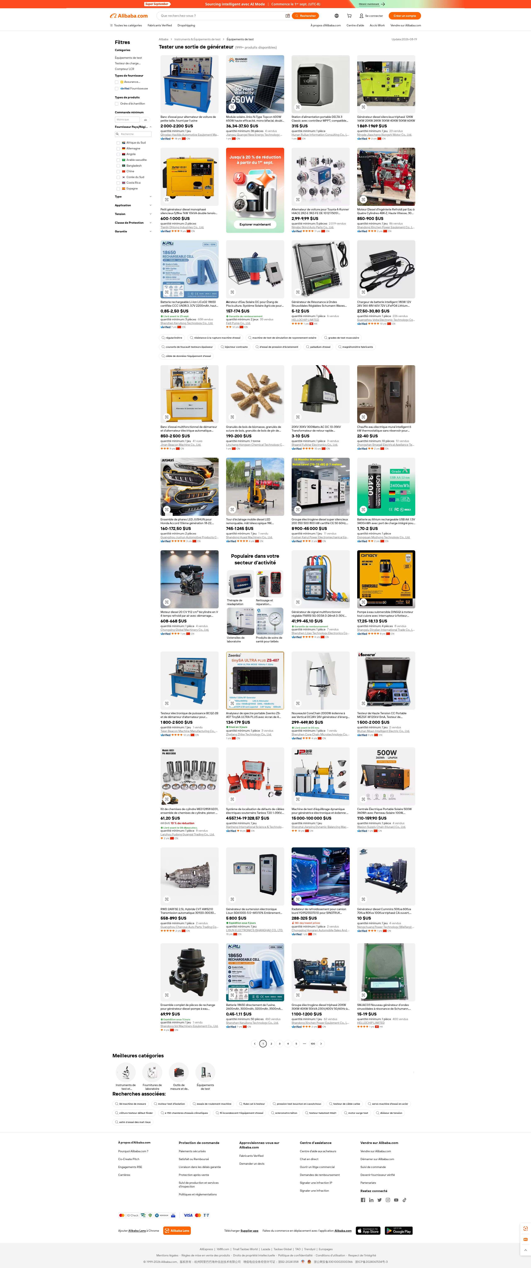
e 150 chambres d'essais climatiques (186, 1113)
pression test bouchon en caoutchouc (299, 1103)
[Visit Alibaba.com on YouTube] (396, 1199)
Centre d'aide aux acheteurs (318, 1151)
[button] (287, 15)
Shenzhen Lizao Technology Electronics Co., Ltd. (321, 633)
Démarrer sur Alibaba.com (377, 1159)
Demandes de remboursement (320, 1174)
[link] (525, 1228)
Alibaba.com (343, 1230)
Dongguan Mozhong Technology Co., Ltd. (383, 537)
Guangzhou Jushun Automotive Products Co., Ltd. (190, 537)
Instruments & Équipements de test (197, 39)
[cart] (350, 16)
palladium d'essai (320, 346)
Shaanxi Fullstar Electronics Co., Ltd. (315, 444)
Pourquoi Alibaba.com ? (133, 1151)
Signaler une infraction (314, 1190)
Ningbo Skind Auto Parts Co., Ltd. (313, 227)
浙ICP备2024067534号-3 (371, 1261)
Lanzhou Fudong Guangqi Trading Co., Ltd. (187, 834)
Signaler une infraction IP (316, 1182)
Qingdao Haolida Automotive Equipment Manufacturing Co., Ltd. (190, 134)
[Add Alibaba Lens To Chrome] (177, 1231)
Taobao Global (283, 1249)
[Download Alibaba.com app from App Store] (368, 1231)
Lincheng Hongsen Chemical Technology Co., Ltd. (255, 444)
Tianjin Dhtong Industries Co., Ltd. (182, 227)
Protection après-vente (194, 1174)
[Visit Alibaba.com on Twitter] (379, 1199)
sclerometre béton (286, 1113)
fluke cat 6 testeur (254, 1103)
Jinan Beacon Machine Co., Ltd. (181, 444)
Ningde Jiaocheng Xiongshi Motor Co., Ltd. (384, 134)
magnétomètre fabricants (357, 346)
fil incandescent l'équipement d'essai (241, 1113)
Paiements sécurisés (192, 1151)
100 (313, 1043)
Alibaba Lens (137, 1230)
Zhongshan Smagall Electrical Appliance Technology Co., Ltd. (386, 444)
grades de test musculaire (343, 337)
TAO (298, 1249)
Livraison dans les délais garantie (200, 1167)
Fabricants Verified (251, 1155)
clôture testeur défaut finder (136, 1113)
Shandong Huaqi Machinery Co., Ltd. (249, 537)
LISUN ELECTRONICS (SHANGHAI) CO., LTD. (254, 930)
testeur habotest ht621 (322, 1113)
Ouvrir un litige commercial (317, 1167)
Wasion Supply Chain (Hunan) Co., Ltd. (381, 827)
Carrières (124, 1174)
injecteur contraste (236, 346)
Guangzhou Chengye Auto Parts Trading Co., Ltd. (190, 927)
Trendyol (309, 1249)
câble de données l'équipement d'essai (188, 356)
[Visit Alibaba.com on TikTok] (404, 1199)
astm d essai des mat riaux (135, 1122)
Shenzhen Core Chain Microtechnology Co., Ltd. (321, 734)
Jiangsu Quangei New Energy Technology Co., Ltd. (255, 134)
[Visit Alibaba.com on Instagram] (387, 1199)
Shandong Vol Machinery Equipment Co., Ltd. (189, 1026)
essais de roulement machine (214, 1103)
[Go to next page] (321, 1043)
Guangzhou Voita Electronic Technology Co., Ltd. (386, 319)
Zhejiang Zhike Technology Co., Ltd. (249, 734)
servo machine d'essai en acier (390, 1103)
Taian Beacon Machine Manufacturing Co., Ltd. (190, 731)
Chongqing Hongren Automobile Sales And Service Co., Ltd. (321, 930)
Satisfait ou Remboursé (194, 1159)
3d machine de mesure (132, 1103)
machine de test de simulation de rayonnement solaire (284, 337)
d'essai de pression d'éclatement (279, 346)
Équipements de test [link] (240, 39)
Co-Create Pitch (128, 1159)
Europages (326, 1249)
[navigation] (133, 542)
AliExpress (206, 1249)
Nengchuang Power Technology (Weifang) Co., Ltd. (386, 927)
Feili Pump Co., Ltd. (238, 323)
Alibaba (163, 39)
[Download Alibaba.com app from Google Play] (399, 1231)
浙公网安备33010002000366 (333, 1261)
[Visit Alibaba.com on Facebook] (362, 1199)
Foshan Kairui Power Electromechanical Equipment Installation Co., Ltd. (321, 537)
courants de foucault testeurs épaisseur (189, 346)
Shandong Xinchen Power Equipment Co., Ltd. (386, 227)
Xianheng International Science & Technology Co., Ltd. (255, 827)
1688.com (223, 1249)
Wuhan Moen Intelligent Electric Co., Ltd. (383, 731)
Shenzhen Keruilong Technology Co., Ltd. (187, 323)
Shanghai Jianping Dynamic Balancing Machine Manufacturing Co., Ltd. (321, 827)
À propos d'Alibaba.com (134, 1142)
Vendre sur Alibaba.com (375, 1151)
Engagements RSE (130, 1167)
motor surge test (358, 1113)
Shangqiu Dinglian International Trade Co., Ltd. (386, 629)
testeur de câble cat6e (346, 1103)
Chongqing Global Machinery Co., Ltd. (185, 629)
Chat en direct (309, 1159)
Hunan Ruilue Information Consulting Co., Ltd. (321, 134)
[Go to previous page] (254, 1043)
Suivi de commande (373, 1167)
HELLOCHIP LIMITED (305, 319)
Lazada (265, 1249)
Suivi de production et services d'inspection (199, 1184)
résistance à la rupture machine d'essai (217, 337)
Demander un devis (251, 1163)
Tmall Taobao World (245, 1249)
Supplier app (249, 1230)
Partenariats (368, 1182)
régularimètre (174, 337)
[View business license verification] (303, 1262)
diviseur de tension (391, 1113)
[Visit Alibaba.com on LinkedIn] (371, 1199)
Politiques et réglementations (198, 1194)
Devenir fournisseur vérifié (377, 1174)
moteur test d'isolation (171, 1103)
